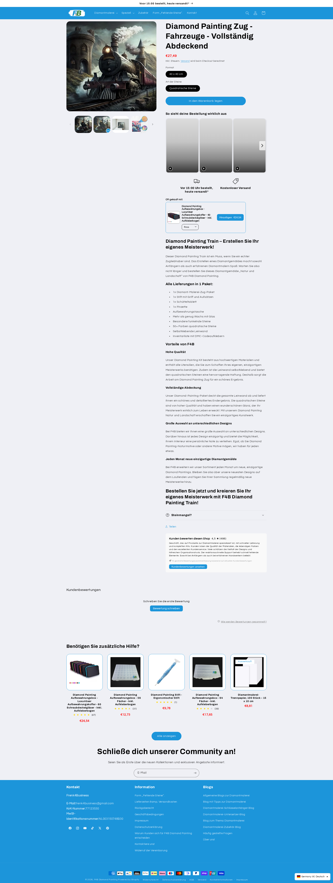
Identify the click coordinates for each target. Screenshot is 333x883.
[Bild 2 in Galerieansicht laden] (101, 124)
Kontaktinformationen (221, 880)
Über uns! (209, 839)
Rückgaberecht (144, 808)
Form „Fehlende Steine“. (150, 795)
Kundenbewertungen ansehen (188, 566)
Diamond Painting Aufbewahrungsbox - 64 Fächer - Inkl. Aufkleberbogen (207, 699)
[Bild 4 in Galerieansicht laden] (139, 124)
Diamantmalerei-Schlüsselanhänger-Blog (228, 808)
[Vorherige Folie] (169, 145)
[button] (105, 13)
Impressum (142, 820)
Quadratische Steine (182, 88)
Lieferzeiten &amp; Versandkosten (156, 801)
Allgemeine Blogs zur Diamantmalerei (226, 795)
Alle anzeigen (166, 736)
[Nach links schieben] (70, 124)
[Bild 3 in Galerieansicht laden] (120, 124)
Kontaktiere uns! (145, 844)
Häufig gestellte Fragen (217, 833)
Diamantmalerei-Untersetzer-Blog (224, 814)
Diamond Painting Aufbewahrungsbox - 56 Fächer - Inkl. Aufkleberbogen (125, 699)
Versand (185, 61)
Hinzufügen (230, 217)
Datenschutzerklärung (149, 827)
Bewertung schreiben (166, 608)
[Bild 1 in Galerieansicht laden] (83, 124)
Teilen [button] (172, 526)
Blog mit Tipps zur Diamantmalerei (224, 801)
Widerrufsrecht (151, 880)
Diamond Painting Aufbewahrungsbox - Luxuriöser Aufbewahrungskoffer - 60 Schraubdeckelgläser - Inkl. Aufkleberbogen (84, 702)
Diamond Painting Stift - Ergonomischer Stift (166, 696)
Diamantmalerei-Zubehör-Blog (222, 827)
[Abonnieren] (195, 773)
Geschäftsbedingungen (149, 814)
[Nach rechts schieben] (152, 124)
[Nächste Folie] (262, 145)
